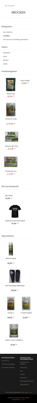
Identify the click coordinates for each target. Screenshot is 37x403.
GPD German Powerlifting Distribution (15, 39)
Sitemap (22, 374)
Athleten (6, 60)
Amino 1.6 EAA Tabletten (14, 340)
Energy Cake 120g (11, 146)
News (5, 56)
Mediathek (6, 53)
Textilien (6, 36)
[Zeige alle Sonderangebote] (34, 71)
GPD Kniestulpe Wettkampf (14, 286)
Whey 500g (11, 94)
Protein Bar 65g (11, 171)
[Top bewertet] (34, 236)
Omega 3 (11, 313)
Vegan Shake (25, 80)
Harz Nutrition (7, 32)
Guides (5, 64)
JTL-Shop (22, 399)
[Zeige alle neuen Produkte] (34, 186)
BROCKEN (8, 196)
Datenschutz (23, 367)
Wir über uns (5, 361)
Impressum (23, 378)
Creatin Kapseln (26, 313)
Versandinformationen (8, 367)
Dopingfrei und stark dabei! (15, 221)
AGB (21, 371)
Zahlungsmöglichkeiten (8, 364)
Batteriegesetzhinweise (27, 381)
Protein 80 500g (11, 119)
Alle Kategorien (9, 6)
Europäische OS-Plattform (25, 363)
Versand (30, 392)
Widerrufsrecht (24, 384)
